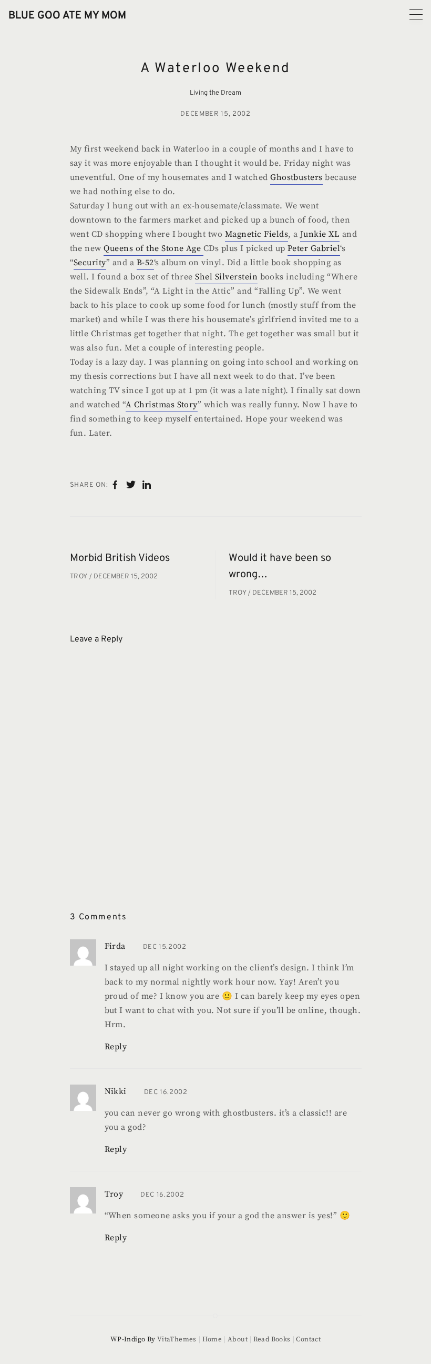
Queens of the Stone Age (153, 248)
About (238, 1339)
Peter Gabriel (314, 248)
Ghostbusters (296, 177)
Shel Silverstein (226, 277)
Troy (79, 577)
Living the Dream (215, 93)
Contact (308, 1339)
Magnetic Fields (256, 234)
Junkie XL (320, 234)
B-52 (145, 262)
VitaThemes (177, 1339)
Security (90, 262)
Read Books (272, 1339)
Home (212, 1339)
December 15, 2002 (215, 114)
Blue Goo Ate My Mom (67, 16)
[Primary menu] (416, 14)
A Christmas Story (162, 404)
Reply (116, 1046)
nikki (116, 1091)
